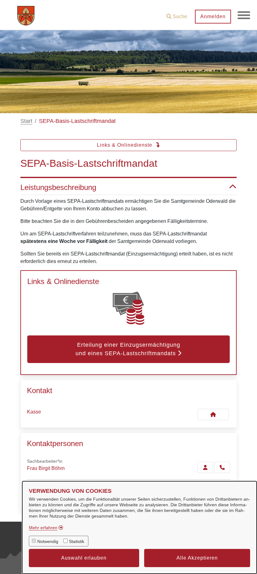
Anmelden (213, 16)
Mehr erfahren (43, 527)
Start (26, 121)
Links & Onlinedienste (125, 145)
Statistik (76, 541)
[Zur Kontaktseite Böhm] (205, 467)
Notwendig (47, 541)
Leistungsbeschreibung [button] (58, 187)
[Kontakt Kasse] (213, 414)
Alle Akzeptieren (197, 558)
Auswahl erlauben (84, 558)
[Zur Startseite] (26, 15)
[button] (176, 14)
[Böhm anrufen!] (222, 467)
